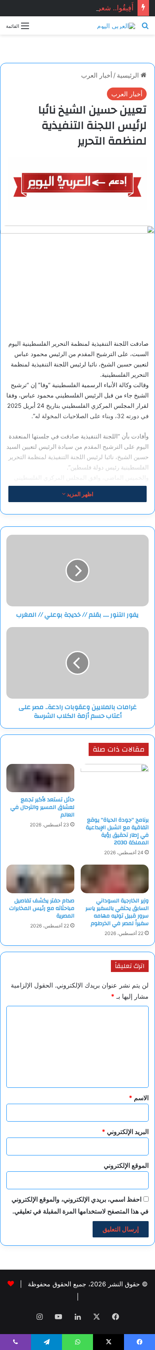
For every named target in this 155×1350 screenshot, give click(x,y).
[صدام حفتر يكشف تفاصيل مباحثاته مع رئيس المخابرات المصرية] (40, 879)
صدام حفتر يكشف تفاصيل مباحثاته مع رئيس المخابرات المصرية (41, 908)
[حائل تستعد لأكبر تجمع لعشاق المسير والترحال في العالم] (40, 778)
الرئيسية (129, 75)
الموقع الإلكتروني (126, 1165)
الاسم (139, 1098)
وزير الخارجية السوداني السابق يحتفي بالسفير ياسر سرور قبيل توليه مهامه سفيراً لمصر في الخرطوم (117, 912)
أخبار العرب (96, 75)
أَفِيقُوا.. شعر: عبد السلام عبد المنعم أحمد (74, 8)
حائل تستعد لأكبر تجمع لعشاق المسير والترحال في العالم (42, 807)
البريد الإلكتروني (125, 1132)
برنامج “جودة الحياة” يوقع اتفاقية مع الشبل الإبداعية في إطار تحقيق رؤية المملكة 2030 (117, 831)
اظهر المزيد (79, 494)
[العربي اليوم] (116, 25)
